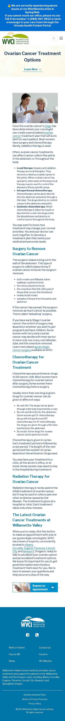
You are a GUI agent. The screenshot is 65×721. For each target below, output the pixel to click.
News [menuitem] (12, 661)
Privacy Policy (35, 703)
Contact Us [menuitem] (45, 647)
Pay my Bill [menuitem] (14, 654)
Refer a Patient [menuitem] (17, 647)
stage (47, 126)
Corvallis (17, 548)
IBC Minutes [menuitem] (45, 661)
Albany (29, 544)
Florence (39, 548)
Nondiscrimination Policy (35, 695)
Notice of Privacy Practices (34, 699)
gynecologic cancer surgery (31, 348)
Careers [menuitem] (43, 654)
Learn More (31, 69)
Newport (28, 551)
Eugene (28, 548)
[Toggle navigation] (61, 38)
